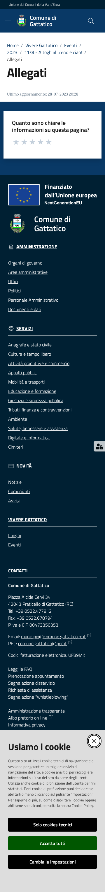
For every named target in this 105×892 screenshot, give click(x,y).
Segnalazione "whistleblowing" (38, 696)
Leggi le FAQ (20, 669)
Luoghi (14, 535)
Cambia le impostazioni (52, 861)
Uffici (13, 281)
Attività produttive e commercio (38, 363)
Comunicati (19, 491)
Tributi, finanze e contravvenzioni (39, 409)
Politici (14, 290)
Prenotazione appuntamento (36, 675)
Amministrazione (36, 246)
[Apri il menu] (8, 20)
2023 (12, 52)
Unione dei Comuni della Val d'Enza (34, 4)
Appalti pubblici (22, 372)
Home (13, 45)
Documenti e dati (24, 309)
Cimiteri (15, 446)
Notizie (15, 482)
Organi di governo (25, 262)
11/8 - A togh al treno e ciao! (53, 52)
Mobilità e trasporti (26, 381)
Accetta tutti (52, 843)
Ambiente (17, 419)
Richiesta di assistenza (30, 689)
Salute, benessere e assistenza (38, 428)
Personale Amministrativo (33, 299)
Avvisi (14, 500)
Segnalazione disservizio (31, 682)
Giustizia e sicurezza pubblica (35, 400)
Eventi (70, 45)
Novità (24, 466)
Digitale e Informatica (29, 437)
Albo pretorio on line (27, 717)
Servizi (24, 328)
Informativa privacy (27, 724)
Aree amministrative (28, 272)
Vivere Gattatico (41, 45)
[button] (91, 21)
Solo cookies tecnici (52, 824)
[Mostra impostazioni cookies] (99, 446)
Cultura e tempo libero (29, 353)
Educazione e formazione (32, 391)
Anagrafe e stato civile (30, 344)
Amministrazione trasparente (36, 710)
